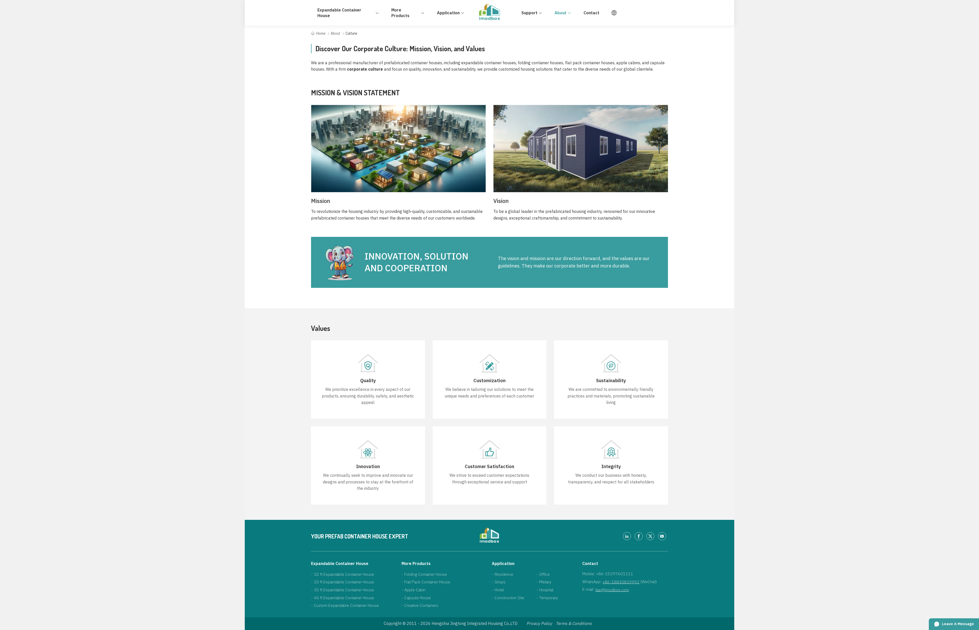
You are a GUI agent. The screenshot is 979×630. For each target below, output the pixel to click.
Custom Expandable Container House (346, 605)
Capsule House (417, 597)
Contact (590, 563)
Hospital (546, 589)
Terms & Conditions (574, 623)
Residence (504, 574)
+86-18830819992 (620, 581)
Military (545, 581)
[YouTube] (662, 536)
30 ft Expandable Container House (344, 589)
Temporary (548, 597)
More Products (416, 563)
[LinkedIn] (627, 536)
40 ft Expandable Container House (344, 597)
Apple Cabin (415, 589)
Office (544, 574)
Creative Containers (421, 605)
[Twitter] (650, 536)
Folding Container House (425, 574)
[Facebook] (639, 536)
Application (503, 563)
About (335, 33)
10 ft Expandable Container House (344, 574)
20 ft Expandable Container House (344, 581)
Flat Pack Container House (427, 581)
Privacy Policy (539, 623)
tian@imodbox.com (612, 589)
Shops (500, 581)
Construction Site (509, 597)
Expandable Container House (339, 563)
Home (321, 33)
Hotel (499, 589)
